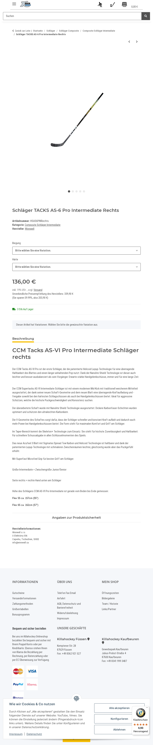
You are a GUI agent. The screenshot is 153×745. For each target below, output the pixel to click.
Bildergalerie (108, 598)
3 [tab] (76, 191)
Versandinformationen (24, 598)
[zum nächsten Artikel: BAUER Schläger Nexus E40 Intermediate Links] (137, 42)
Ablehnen (119, 729)
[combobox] (76, 251)
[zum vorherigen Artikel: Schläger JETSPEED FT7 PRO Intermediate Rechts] (129, 42)
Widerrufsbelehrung (67, 613)
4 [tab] (80, 191)
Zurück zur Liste (22, 30)
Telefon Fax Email (66, 593)
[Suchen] (145, 16)
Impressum (16, 734)
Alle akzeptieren (119, 708)
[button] (100, 5)
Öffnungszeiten (110, 593)
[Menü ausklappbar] (14, 2)
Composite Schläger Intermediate (42, 224)
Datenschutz (34, 734)
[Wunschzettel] (112, 5)
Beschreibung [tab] (23, 338)
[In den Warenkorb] (15, 54)
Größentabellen (20, 609)
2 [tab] (73, 191)
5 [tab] (84, 191)
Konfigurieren (119, 718)
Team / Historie (110, 603)
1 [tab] (69, 191)
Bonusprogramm (21, 614)
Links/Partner (109, 609)
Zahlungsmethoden (22, 603)
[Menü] (147, 708)
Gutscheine (18, 593)
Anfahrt (61, 598)
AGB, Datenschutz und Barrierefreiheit (69, 605)
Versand (38, 289)
